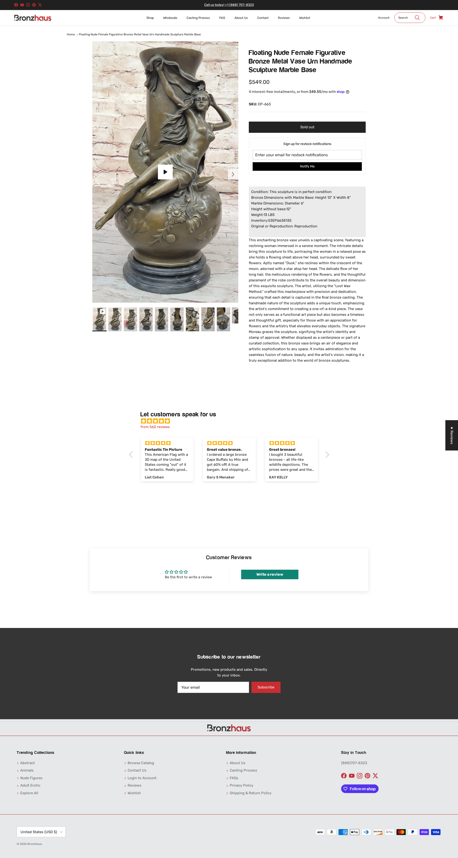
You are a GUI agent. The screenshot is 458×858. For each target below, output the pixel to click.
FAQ (222, 18)
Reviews (284, 18)
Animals (27, 770)
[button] (132, 454)
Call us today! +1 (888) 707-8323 (229, 5)
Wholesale (170, 18)
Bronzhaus (34, 844)
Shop (150, 18)
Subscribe (266, 687)
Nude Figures (31, 778)
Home (71, 34)
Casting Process (198, 18)
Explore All (29, 793)
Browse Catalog (141, 763)
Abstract (27, 763)
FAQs (234, 778)
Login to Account (142, 778)
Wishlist (304, 18)
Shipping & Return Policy (250, 793)
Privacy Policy (241, 785)
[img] (232, 421)
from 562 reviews (155, 427)
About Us (241, 18)
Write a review (269, 574)
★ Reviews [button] (452, 435)
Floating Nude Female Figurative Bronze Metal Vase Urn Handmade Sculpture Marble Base (140, 34)
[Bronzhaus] (32, 18)
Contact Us (137, 770)
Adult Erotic (30, 785)
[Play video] (165, 172)
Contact (263, 18)
